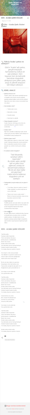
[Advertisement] (15, 389)
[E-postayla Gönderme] (5, 336)
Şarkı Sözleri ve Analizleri (15, 4)
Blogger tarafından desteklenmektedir (16, 406)
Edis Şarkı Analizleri (10, 339)
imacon (13, 408)
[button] (28, 18)
